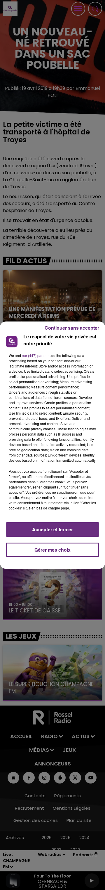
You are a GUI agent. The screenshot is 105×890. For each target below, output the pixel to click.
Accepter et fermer (52, 529)
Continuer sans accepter (72, 327)
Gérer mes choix (52, 549)
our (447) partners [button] (36, 355)
